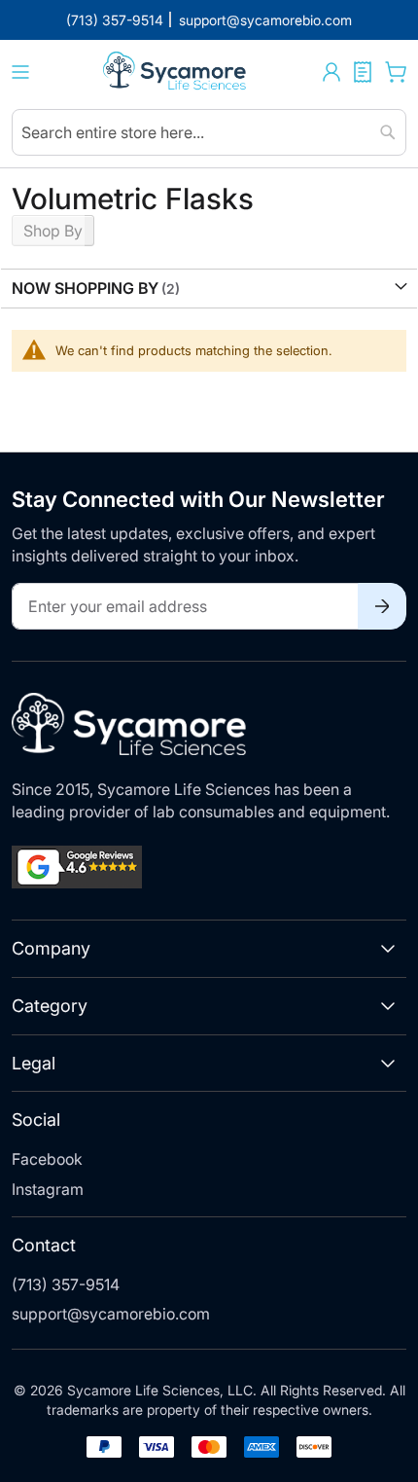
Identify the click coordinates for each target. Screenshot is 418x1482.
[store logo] (176, 72)
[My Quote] (362, 72)
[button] (331, 72)
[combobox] (209, 132)
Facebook (47, 1159)
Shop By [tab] (53, 230)
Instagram (48, 1189)
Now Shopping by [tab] (85, 288)
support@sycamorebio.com (111, 1313)
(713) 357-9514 (66, 1284)
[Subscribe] (382, 606)
